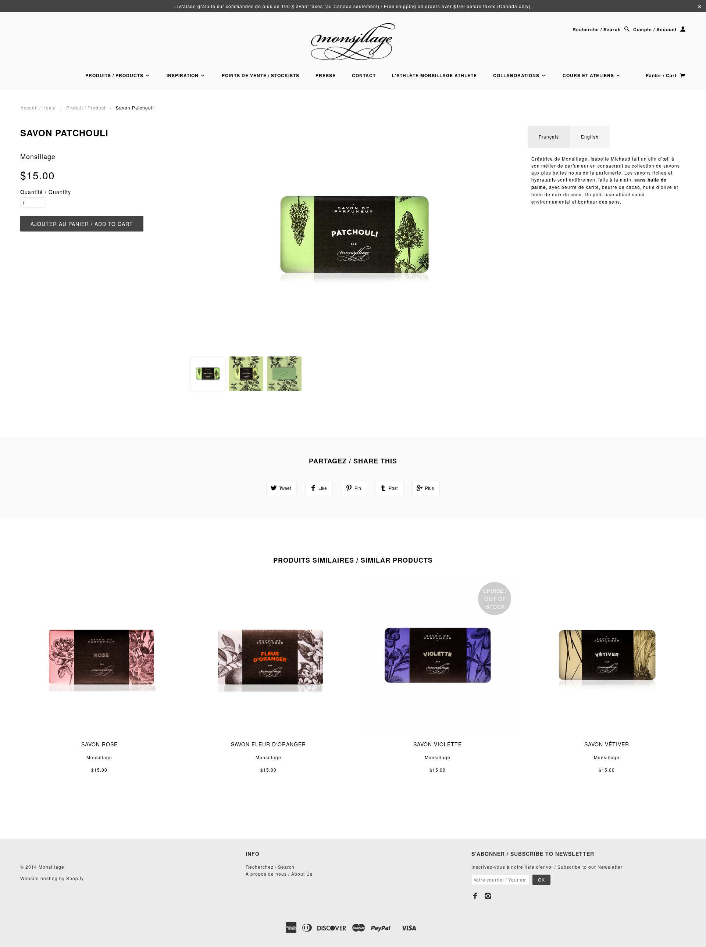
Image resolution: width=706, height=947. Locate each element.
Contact (364, 75)
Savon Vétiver (606, 744)
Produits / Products (115, 75)
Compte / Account (655, 29)
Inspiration (183, 75)
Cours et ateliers (589, 75)
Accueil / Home (38, 107)
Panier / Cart (662, 75)
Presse (325, 75)
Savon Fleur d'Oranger (268, 744)
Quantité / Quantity (45, 192)
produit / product (86, 107)
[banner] (353, 41)
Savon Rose (99, 744)
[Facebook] (475, 896)
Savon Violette (437, 744)
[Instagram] (488, 896)
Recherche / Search (597, 29)
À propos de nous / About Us (279, 874)
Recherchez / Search (270, 867)
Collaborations (517, 75)
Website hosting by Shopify (52, 878)
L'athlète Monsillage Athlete (434, 75)
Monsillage (38, 156)
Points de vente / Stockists (260, 75)
